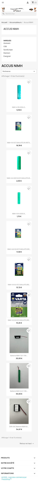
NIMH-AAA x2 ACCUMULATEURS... (19, 249)
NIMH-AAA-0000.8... (19, 214)
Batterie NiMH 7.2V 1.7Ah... (19, 356)
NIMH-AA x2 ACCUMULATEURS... (19, 320)
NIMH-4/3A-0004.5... (19, 107)
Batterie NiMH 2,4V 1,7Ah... (19, 391)
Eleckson (7, 53)
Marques (7, 41)
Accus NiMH (11, 29)
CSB (5, 47)
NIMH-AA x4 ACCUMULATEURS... (19, 285)
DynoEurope (8, 50)
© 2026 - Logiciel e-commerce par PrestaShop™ (14, 478)
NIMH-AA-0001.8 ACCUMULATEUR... (19, 178)
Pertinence (19, 71)
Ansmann (7, 43)
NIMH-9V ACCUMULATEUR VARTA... (19, 143)
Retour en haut (27, 443)
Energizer (7, 56)
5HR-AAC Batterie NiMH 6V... (19, 427)
